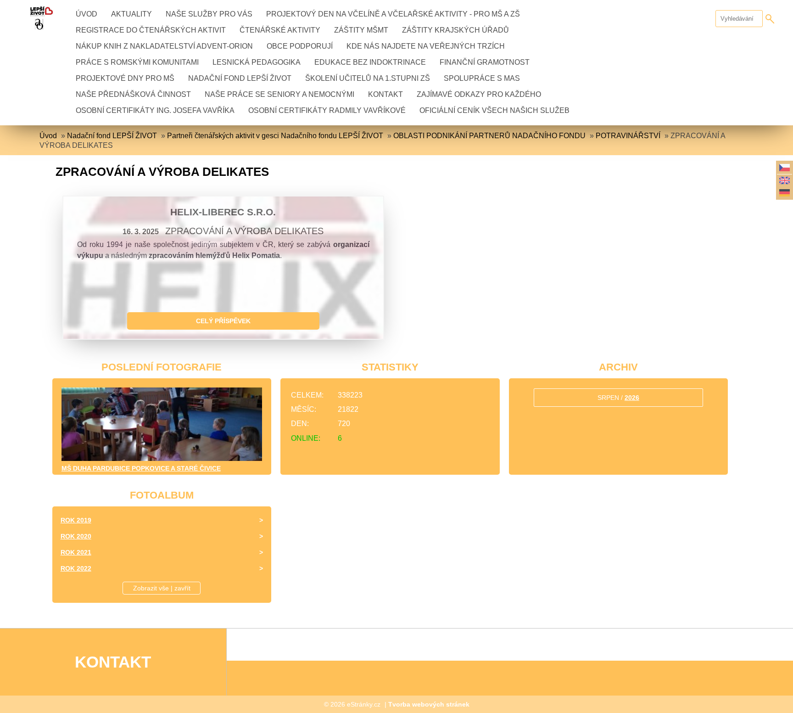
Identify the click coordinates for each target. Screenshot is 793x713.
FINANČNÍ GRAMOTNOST (485, 62)
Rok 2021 (76, 552)
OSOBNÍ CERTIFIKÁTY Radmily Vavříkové (327, 110)
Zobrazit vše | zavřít (161, 588)
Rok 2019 (76, 520)
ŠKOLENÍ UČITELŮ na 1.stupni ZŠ (367, 78)
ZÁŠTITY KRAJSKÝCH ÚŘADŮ (455, 30)
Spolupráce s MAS (482, 78)
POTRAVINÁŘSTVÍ (628, 136)
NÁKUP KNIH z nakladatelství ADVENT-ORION (164, 46)
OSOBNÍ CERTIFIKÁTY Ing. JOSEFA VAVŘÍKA (155, 110)
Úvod (86, 14)
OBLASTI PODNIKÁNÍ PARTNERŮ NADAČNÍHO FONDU (489, 136)
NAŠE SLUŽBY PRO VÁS (209, 14)
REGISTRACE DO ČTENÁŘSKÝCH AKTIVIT (151, 30)
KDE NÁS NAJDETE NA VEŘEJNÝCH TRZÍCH (425, 46)
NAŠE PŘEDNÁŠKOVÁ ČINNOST (133, 94)
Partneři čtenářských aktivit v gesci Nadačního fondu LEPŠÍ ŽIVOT (275, 136)
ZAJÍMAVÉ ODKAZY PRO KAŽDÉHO (479, 94)
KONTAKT (385, 94)
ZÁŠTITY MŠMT (361, 30)
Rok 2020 (76, 536)
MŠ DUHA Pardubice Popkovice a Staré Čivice (141, 468)
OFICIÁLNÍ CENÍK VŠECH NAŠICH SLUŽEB (494, 110)
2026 (632, 397)
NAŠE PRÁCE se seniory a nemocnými (279, 94)
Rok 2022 (76, 568)
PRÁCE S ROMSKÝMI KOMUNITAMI (137, 62)
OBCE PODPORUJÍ (300, 46)
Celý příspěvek (223, 321)
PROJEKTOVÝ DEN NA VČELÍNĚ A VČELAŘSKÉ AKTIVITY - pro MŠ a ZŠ (393, 14)
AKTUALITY (131, 14)
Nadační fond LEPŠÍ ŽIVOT (239, 78)
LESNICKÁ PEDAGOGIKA (256, 62)
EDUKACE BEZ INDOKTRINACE (370, 62)
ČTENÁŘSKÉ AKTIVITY (280, 30)
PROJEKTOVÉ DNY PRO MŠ (125, 78)
